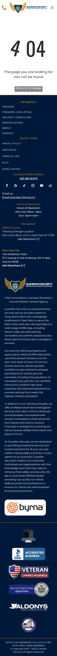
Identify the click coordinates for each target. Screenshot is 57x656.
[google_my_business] (15, 186)
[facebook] (7, 186)
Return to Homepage (28, 88)
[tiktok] (24, 186)
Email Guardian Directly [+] (18, 197)
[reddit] (50, 186)
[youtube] (41, 186)
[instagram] (33, 186)
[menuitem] (28, 106)
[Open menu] (52, 7)
